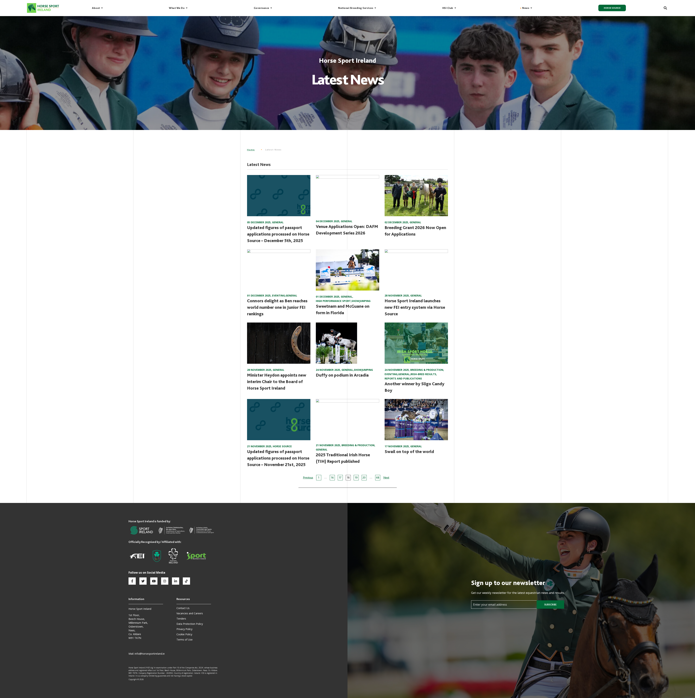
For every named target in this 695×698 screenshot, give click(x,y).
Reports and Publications (403, 378)
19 (356, 477)
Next (386, 477)
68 (377, 477)
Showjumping (360, 301)
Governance (261, 8)
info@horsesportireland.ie (150, 653)
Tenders (181, 618)
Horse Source (612, 8)
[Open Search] (663, 8)
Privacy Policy (184, 629)
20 (364, 477)
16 (332, 477)
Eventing (278, 295)
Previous (308, 477)
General (278, 222)
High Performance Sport (333, 301)
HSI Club (447, 8)
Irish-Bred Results (423, 374)
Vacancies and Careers (189, 613)
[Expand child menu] (102, 8)
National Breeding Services (355, 8)
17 (340, 477)
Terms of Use (184, 639)
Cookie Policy (184, 634)
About (96, 8)
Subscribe (550, 604)
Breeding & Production (426, 370)
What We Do (177, 8)
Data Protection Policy (189, 624)
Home (251, 149)
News (525, 8)
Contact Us (182, 608)
